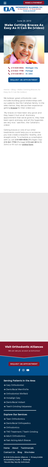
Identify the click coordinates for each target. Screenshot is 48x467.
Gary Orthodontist (15, 385)
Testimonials (27, 448)
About (15, 448)
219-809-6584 (17, 68)
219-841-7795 (17, 71)
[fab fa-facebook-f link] (19, 370)
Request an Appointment (24, 80)
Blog (13, 89)
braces (14, 108)
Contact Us (9, 452)
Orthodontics (12, 427)
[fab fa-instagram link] (23, 370)
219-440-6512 (17, 74)
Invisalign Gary (13, 398)
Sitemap (26, 460)
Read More (23, 254)
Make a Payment (33, 3)
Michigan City (32, 68)
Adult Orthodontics (15, 436)
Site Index (29, 452)
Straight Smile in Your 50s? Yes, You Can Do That (23, 252)
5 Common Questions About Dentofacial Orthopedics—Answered (24, 293)
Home (6, 89)
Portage (29, 71)
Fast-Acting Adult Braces (18, 440)
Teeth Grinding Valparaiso (19, 406)
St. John (29, 74)
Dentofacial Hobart (15, 402)
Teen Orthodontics (15, 419)
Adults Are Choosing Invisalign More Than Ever (23, 336)
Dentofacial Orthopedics (18, 423)
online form (27, 144)
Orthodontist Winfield (17, 393)
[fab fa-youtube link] (27, 370)
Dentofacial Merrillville (17, 389)
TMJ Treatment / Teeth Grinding (22, 431)
